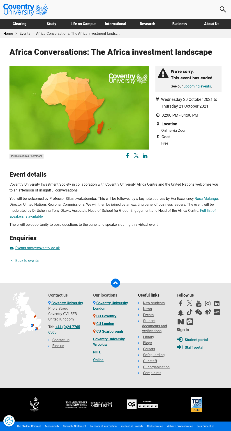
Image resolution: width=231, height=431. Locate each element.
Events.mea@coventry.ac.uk (37, 248)
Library (148, 337)
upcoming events (197, 86)
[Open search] (223, 9)
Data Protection (205, 426)
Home (8, 33)
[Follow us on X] (190, 303)
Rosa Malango (206, 198)
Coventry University (67, 303)
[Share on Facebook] (128, 156)
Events (25, 33)
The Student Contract (29, 426)
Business (179, 24)
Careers (149, 349)
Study (51, 24)
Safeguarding (154, 355)
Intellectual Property (131, 426)
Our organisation (156, 367)
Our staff (150, 361)
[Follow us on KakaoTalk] (190, 321)
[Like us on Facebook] (181, 304)
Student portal (196, 340)
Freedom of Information (103, 426)
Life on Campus (83, 24)
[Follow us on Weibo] (208, 312)
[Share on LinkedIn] (145, 156)
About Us (211, 24)
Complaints (152, 373)
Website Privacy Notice (180, 426)
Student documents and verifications (154, 326)
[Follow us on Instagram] (208, 304)
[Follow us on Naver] (181, 321)
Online (98, 360)
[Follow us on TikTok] (190, 312)
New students (154, 303)
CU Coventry (106, 316)
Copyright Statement (74, 426)
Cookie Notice (155, 426)
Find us (58, 346)
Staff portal (194, 347)
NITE (97, 352)
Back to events (27, 260)
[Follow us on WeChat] (199, 312)
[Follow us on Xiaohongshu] (217, 312)
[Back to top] (115, 283)
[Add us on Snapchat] (181, 314)
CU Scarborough (109, 331)
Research (147, 24)
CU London (105, 324)
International (115, 24)
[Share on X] (136, 155)
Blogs (147, 343)
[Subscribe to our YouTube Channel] (199, 304)
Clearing (19, 24)
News (147, 309)
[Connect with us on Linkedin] (217, 304)
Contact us (60, 340)
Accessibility (52, 426)
